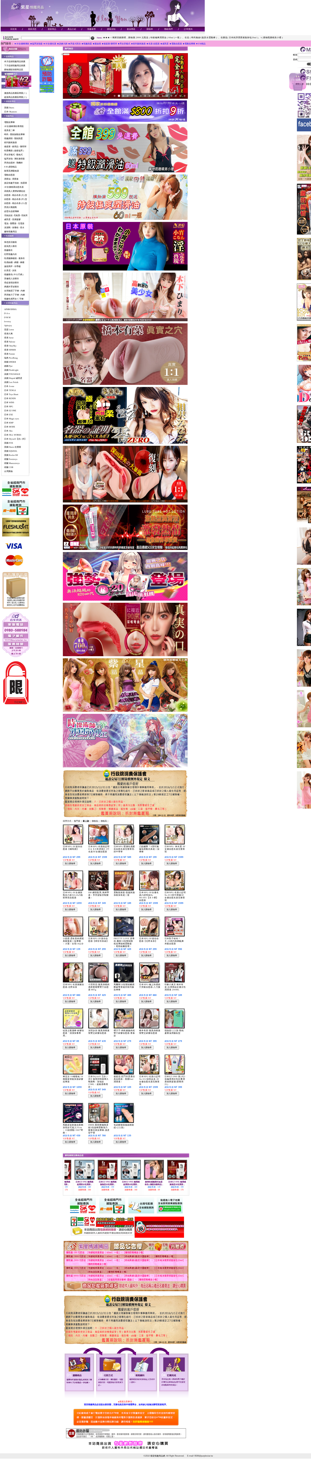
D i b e (7, 313)
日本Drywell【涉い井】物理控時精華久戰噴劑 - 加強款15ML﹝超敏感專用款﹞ (98, 1081)
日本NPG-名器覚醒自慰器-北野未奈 (73, 985)
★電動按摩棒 (189, 43)
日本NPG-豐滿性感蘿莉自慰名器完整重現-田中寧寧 (124, 849)
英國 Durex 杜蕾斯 (12, 447)
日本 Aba (8, 431)
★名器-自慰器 (153, 43)
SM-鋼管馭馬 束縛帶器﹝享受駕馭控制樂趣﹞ (98, 895)
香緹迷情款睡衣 (11, 282)
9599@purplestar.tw (203, 1456)
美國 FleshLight (11, 370)
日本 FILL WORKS (12, 435)
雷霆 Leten (9, 329)
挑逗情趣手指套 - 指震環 (15, 183)
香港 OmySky (10, 346)
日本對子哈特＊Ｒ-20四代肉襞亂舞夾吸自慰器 (174, 941)
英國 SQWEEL (10, 451)
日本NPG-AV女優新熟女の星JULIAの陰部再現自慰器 (73, 895)
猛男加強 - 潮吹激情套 (14, 158)
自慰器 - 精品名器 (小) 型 (15, 203)
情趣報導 (91, 29)
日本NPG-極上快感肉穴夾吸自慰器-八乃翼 (149, 985)
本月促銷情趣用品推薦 (14, 61)
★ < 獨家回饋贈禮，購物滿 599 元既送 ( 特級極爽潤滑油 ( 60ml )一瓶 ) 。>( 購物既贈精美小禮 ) (152, 37)
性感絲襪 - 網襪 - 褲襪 (14, 262)
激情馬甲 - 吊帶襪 (12, 266)
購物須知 (111, 29)
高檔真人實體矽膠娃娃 (14, 191)
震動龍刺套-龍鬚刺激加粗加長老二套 (124, 893)
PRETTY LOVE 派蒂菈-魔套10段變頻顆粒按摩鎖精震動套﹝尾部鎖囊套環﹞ (124, 942)
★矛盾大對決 (74, 43)
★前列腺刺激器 (138, 43)
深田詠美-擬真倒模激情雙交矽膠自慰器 (98, 1031)
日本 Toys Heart (11, 394)
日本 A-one (9, 386)
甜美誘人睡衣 (10, 246)
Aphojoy (8, 325)
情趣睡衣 (8, 250)
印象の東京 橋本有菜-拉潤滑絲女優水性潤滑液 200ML (175, 987)
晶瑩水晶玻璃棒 (11, 211)
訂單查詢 (188, 29)
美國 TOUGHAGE (12, 374)
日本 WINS (9, 402)
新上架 (86, 821)
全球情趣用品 (11, 303)
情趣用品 (10, 116)
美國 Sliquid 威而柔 (13, 378)
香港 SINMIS (10, 350)
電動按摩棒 (9, 122)
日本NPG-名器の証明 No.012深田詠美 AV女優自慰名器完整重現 (149, 1080)
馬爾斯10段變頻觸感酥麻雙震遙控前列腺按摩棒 (124, 987)
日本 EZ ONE (10, 410)
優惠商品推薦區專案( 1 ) (15, 93)
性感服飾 (10, 236)
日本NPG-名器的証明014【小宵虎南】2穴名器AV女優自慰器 (98, 849)
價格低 (95, 821)
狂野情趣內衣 (10, 254)
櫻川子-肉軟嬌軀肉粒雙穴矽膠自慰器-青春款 (124, 1033)
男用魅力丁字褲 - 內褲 (14, 295)
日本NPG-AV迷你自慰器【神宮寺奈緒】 (98, 939)
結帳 (298, 79)
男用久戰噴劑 (10, 207)
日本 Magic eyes (11, 418)
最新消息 (32, 29)
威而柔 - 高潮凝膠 (12, 219)
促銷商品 (10, 56)
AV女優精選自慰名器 (14, 187)
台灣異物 (8, 471)
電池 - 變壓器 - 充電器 (14, 223)
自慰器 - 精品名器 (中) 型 (15, 199)
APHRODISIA (10, 309)
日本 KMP (8, 422)
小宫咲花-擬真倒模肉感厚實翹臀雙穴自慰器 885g (98, 987)
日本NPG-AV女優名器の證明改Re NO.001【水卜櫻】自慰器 (149, 896)
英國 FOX (8, 443)
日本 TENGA (10, 390)
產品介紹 (72, 29)
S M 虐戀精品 (10, 167)
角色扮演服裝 (10, 242)
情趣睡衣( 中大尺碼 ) (13, 274)
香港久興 (8, 333)
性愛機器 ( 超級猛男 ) (14, 150)
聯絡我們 (168, 29)
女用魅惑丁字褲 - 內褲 (14, 290)
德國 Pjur (8, 366)
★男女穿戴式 (124, 43)
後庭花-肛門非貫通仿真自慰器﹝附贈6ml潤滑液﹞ (124, 1079)
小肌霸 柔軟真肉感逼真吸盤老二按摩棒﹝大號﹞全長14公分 (73, 941)
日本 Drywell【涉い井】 (15, 439)
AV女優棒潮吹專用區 (14, 126)
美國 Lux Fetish (11, 382)
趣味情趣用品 (10, 231)
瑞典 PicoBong (11, 358)
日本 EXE (8, 414)
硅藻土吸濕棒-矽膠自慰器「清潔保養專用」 (73, 1033)
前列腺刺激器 (10, 142)
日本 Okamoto (10, 111)
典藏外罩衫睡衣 (11, 286)
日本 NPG (8, 406)
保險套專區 (11, 101)
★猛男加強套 (36, 43)
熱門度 (77, 821)
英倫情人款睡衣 (11, 278)
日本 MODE (9, 427)
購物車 (150, 29)
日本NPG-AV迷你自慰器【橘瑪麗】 (72, 847)
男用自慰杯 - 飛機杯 (13, 162)
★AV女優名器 (49, 43)
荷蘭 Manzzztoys (12, 463)
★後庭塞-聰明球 (109, 43)
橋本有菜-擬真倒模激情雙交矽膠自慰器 (149, 1031)
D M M (7, 317)
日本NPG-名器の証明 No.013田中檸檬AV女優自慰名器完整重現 (175, 896)
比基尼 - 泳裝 (10, 270)
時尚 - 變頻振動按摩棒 (14, 134)
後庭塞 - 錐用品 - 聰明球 (15, 146)
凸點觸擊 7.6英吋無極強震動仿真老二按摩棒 (149, 849)
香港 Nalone (9, 341)
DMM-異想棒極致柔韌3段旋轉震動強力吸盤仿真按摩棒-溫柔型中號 (98, 1129)
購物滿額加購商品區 (13, 69)
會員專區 (131, 29)
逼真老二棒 (9, 130)
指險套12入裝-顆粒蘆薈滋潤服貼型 (174, 1031)
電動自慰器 (9, 175)
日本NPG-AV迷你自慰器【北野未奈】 (149, 939)
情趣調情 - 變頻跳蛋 (13, 138)
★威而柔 (164, 43)
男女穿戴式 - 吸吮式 (13, 154)
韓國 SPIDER (10, 362)
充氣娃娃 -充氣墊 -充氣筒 (16, 215)
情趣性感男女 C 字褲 (13, 299)
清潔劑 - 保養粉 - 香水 (14, 227)
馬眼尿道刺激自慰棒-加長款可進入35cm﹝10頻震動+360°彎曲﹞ (73, 1129)
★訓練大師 (62, 43)
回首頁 (13, 29)
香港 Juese (9, 337)
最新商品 (52, 29)
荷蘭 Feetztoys (10, 459)
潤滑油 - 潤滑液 (11, 179)
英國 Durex (9, 107)
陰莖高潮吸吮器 (11, 171)
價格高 (104, 821)
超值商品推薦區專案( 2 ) (15, 97)
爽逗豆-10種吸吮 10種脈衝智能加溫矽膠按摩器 (73, 1079)
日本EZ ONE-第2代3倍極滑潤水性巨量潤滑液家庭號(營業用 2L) (175, 1080)
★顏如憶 (96, 43)
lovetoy (7, 321)
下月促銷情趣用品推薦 (14, 65)
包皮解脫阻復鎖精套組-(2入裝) (124, 1126)
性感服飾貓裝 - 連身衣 (14, 258)
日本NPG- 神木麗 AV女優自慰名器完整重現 (175, 849)
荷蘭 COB (8, 467)
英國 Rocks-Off (11, 455)
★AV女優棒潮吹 (21, 43)
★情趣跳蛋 (86, 43)
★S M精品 (201, 43)
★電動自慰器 (175, 43)
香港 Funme (9, 354)
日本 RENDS (10, 398)
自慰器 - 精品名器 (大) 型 (15, 195)
